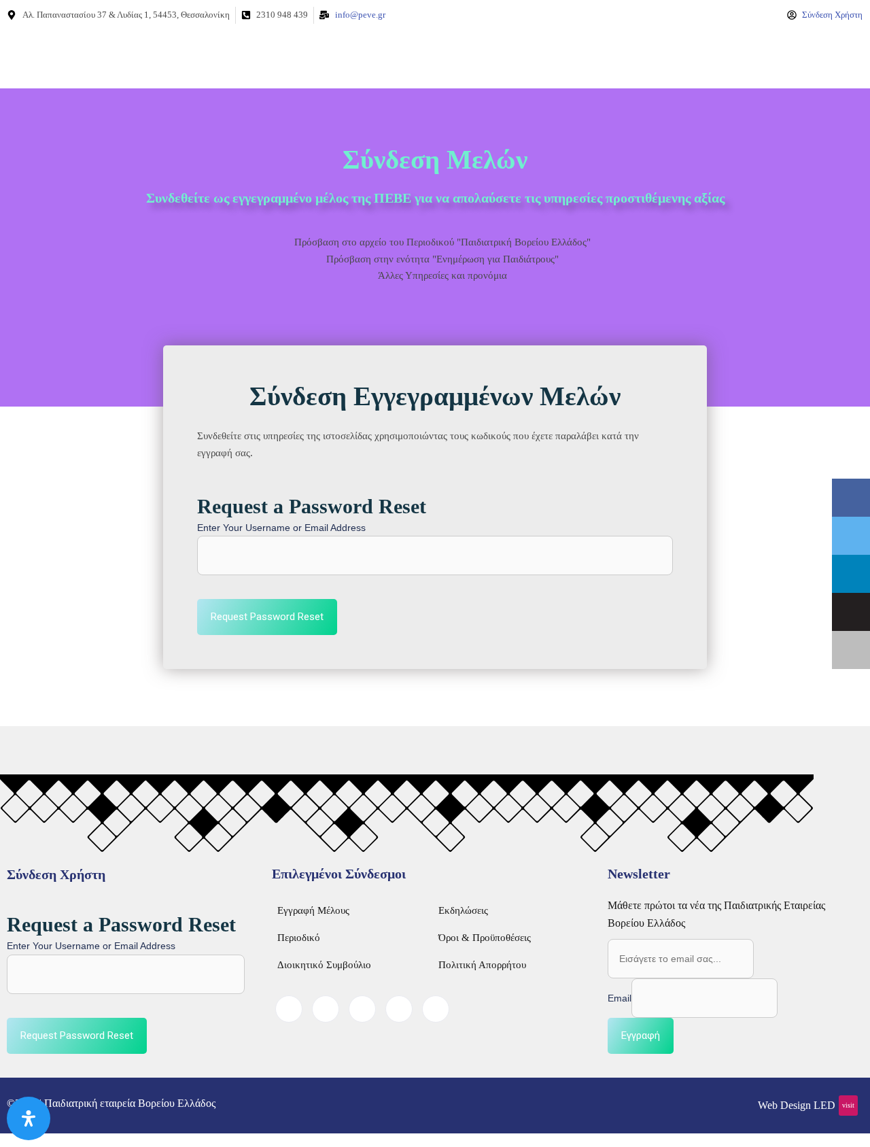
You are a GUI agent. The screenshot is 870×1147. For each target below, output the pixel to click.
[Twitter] (325, 1009)
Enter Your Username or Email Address (281, 527)
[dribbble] (399, 1009)
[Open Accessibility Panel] (28, 1118)
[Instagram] (435, 1009)
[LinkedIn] (362, 1009)
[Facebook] (288, 1009)
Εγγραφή (640, 1035)
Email (619, 998)
